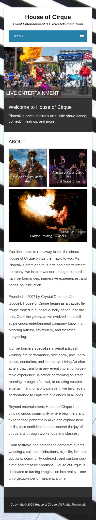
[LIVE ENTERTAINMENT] (48, 72)
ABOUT (17, 141)
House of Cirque (48, 17)
